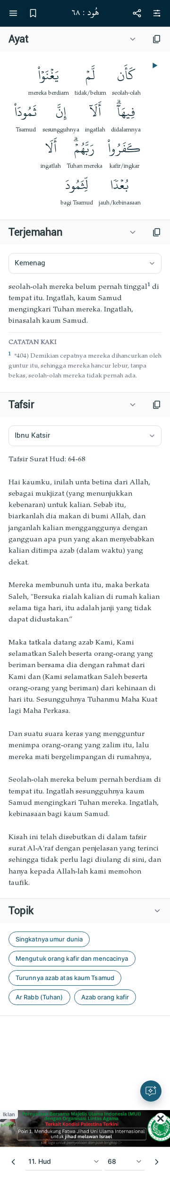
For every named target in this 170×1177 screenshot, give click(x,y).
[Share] (137, 13)
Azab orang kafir (105, 997)
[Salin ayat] (156, 39)
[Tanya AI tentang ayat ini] (151, 1091)
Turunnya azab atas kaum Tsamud (65, 977)
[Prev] (13, 1161)
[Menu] (13, 13)
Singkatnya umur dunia (49, 939)
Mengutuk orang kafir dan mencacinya (72, 958)
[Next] (156, 1161)
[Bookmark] (33, 13)
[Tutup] (160, 1118)
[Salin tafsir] (156, 404)
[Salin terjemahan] (156, 232)
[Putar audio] (154, 65)
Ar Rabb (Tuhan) (39, 997)
